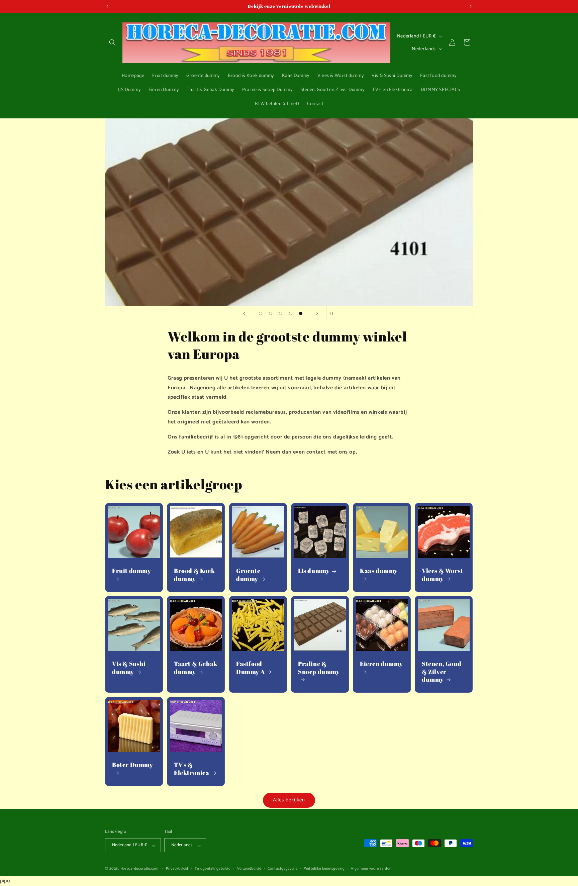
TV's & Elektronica (191, 768)
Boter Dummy (132, 765)
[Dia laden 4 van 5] (291, 313)
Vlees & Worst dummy (442, 575)
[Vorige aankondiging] (107, 6)
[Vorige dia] (244, 313)
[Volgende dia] (317, 313)
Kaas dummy (379, 571)
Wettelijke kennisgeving (324, 869)
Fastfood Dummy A (250, 668)
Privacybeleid (177, 869)
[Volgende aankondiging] (470, 6)
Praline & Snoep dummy (319, 668)
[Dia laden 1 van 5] (261, 313)
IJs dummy (313, 571)
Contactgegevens (283, 869)
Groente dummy (248, 575)
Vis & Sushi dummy (129, 668)
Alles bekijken (289, 800)
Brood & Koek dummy (194, 575)
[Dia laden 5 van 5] (301, 313)
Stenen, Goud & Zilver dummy (441, 672)
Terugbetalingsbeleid (213, 869)
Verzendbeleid (249, 869)
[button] (112, 42)
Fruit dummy (131, 571)
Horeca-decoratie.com (139, 869)
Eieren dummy (381, 664)
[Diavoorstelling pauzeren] (333, 313)
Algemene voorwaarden (371, 869)
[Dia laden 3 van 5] (281, 313)
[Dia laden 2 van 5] (271, 313)
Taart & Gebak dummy (195, 668)
